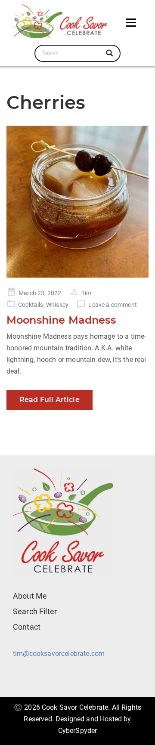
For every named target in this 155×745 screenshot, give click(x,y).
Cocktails (30, 304)
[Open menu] (131, 23)
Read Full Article (49, 400)
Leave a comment (112, 304)
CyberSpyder (77, 730)
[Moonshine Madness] (77, 202)
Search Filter (35, 611)
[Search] (110, 53)
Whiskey (57, 304)
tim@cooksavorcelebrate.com (59, 653)
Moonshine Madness (61, 320)
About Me (30, 595)
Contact (26, 626)
